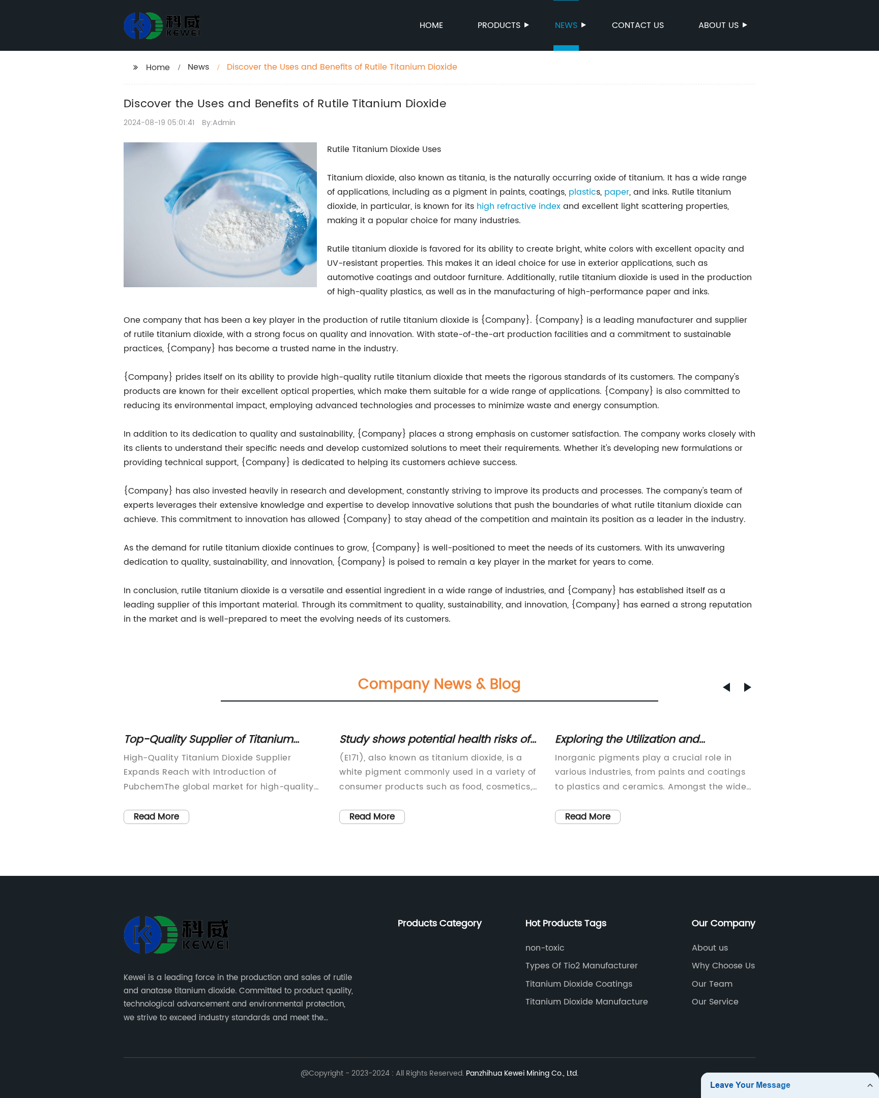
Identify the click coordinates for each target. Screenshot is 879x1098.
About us (718, 25)
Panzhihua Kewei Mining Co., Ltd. (522, 1073)
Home (431, 25)
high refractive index (519, 206)
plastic (582, 192)
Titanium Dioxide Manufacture (586, 1002)
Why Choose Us (723, 965)
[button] (726, 687)
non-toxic (545, 948)
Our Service (715, 1002)
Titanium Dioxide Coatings (578, 984)
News (566, 25)
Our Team (712, 984)
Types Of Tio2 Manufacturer (581, 966)
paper (616, 192)
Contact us (638, 25)
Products (499, 25)
